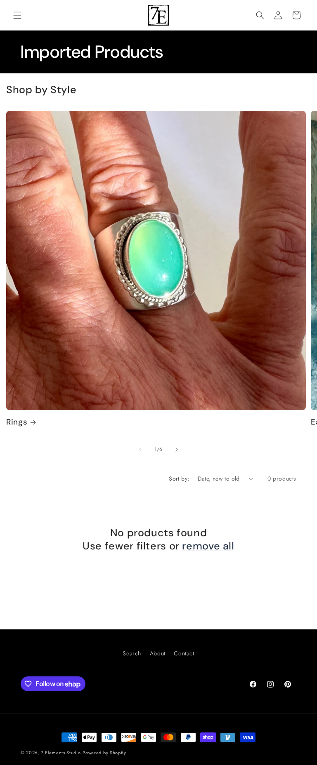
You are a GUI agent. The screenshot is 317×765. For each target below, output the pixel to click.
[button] (17, 15)
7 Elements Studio (61, 752)
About (158, 653)
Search (132, 653)
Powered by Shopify (104, 752)
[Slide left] (140, 450)
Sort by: (179, 478)
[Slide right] (177, 450)
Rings (16, 422)
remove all (208, 546)
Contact (184, 653)
